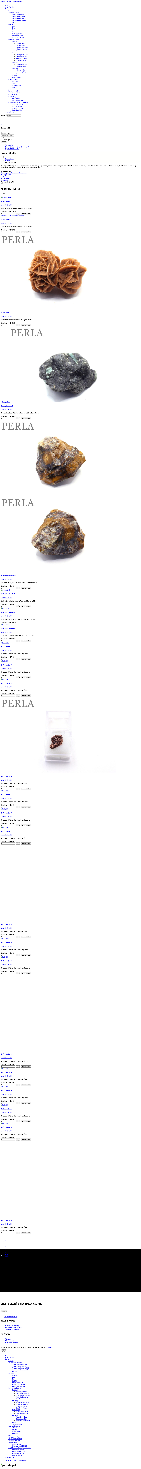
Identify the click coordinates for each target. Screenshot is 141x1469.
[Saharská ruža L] (6, 197)
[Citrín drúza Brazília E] (5, 590)
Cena (2, 176)
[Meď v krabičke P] (5, 957)
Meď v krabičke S (6, 924)
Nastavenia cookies (11, 1343)
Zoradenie (4, 180)
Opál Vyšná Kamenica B (8, 576)
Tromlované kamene (14, 13)
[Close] (1, 132)
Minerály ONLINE (13, 95)
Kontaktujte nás (9, 112)
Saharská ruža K (6, 219)
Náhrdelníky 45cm (21, 64)
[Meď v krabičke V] (5, 791)
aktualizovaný (5, 178)
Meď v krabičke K (6, 1127)
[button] (70, 124)
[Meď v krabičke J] (58, 1216)
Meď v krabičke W (6, 776)
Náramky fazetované (22, 47)
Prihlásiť (4, 141)
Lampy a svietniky (13, 91)
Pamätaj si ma (7, 140)
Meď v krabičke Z (6, 646)
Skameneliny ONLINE (18, 100)
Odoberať (4, 1311)
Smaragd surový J (7, 406)
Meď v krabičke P (6, 961)
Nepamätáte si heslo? (12, 149)
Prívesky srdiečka (21, 56)
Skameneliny (12, 97)
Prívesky (14, 53)
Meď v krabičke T (6, 831)
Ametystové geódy (17, 35)
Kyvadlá (14, 87)
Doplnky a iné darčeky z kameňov (18, 102)
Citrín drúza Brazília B (8, 628)
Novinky (10, 11)
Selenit (14, 83)
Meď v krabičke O (6, 1054)
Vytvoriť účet (9, 145)
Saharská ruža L (6, 201)
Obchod (7, 9)
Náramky (15, 41)
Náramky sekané (21, 43)
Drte (13, 28)
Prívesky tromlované (22, 55)
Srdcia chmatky (16, 85)
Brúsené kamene (13, 79)
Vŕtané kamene (16, 77)
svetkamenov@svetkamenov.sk (15, 1460)
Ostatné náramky (21, 51)
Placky (14, 22)
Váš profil (8, 1339)
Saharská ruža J (6, 312)
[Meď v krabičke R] (5, 939)
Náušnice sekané (21, 70)
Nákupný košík (9, 1341)
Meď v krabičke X (6, 683)
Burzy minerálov (9, 7)
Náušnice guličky (21, 72)
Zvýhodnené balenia (14, 93)
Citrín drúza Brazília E (8, 594)
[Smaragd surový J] (63, 402)
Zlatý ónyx (15, 81)
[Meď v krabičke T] (5, 827)
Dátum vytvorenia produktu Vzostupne (13, 173)
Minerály (10, 24)
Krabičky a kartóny (17, 108)
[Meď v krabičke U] (5, 809)
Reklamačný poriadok (12, 1329)
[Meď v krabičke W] (58, 772)
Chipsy (14, 26)
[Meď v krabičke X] (5, 679)
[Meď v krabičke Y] (5, 661)
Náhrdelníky (15, 62)
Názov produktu (6, 175)
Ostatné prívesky (21, 60)
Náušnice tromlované (22, 74)
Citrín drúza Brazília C (8, 612)
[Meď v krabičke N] (5, 1068)
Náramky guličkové (21, 45)
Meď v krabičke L (6, 1109)
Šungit (14, 32)
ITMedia (50, 1347)
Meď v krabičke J (6, 1220)
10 (5, 1252)
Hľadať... (4, 115)
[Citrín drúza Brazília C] (5, 608)
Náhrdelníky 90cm (21, 66)
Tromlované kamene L (18, 16)
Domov (7, 5)
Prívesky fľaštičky (21, 58)
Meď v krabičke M (6, 1090)
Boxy (13, 30)
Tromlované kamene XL (19, 14)
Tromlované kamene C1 (19, 20)
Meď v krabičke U (6, 813)
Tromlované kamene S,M (19, 18)
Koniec (7, 1256)
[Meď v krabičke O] (58, 1050)
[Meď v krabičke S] (58, 920)
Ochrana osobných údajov (13, 1327)
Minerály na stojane (18, 37)
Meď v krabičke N (6, 1072)
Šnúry (10, 89)
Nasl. (6, 1254)
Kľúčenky (15, 76)
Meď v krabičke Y (6, 665)
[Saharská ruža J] (58, 309)
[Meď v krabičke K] (5, 1123)
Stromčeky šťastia (17, 104)
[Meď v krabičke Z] (5, 643)
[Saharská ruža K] (13, 215)
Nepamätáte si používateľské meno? (17, 147)
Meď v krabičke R (6, 942)
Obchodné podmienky (12, 1326)
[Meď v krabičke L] (5, 1105)
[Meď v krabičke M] (5, 1087)
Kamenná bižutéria (13, 39)
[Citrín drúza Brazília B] (5, 624)
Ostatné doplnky (17, 110)
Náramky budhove (21, 49)
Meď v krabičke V (6, 794)
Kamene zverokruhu (18, 106)
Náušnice (15, 68)
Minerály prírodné (17, 34)
